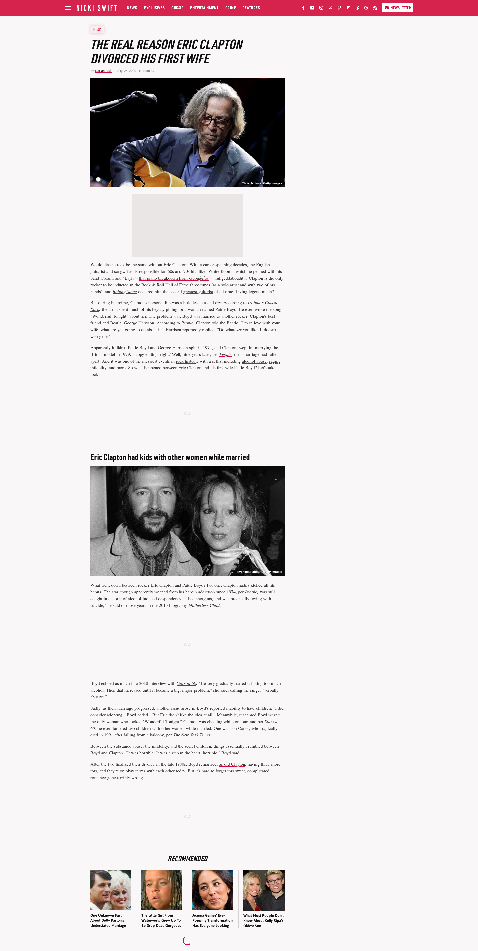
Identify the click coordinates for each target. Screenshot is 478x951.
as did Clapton (232, 764)
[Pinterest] (339, 8)
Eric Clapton (175, 264)
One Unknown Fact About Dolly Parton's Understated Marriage (108, 920)
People (187, 323)
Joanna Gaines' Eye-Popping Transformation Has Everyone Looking (212, 920)
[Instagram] (321, 8)
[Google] (366, 8)
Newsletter (401, 7)
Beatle (115, 323)
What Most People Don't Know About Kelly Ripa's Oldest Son (263, 920)
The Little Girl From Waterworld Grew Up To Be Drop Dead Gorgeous (161, 920)
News (132, 8)
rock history (186, 361)
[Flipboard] (348, 8)
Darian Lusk (103, 71)
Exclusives (154, 8)
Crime (230, 8)
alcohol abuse (254, 361)
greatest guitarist (198, 291)
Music (97, 29)
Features (251, 8)
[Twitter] (330, 8)
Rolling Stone (125, 291)
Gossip (177, 8)
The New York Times (191, 735)
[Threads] (357, 8)
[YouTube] (312, 8)
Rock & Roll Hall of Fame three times (175, 285)
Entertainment (204, 8)
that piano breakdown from (164, 278)
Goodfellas (199, 278)
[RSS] (375, 8)
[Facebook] (303, 8)
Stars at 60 (186, 683)
